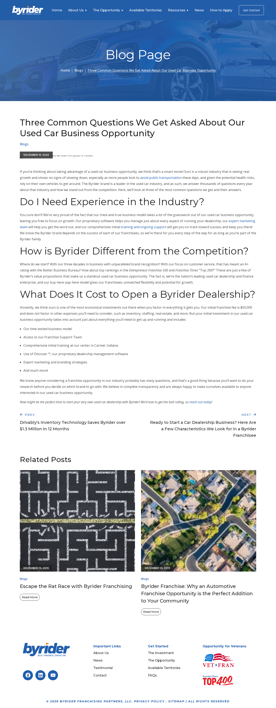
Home (65, 70)
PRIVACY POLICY (149, 701)
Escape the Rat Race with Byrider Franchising (76, 586)
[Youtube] (53, 675)
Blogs (78, 70)
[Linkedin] (40, 675)
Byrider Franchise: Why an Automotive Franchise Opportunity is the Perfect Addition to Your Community (197, 593)
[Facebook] (28, 675)
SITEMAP (176, 701)
